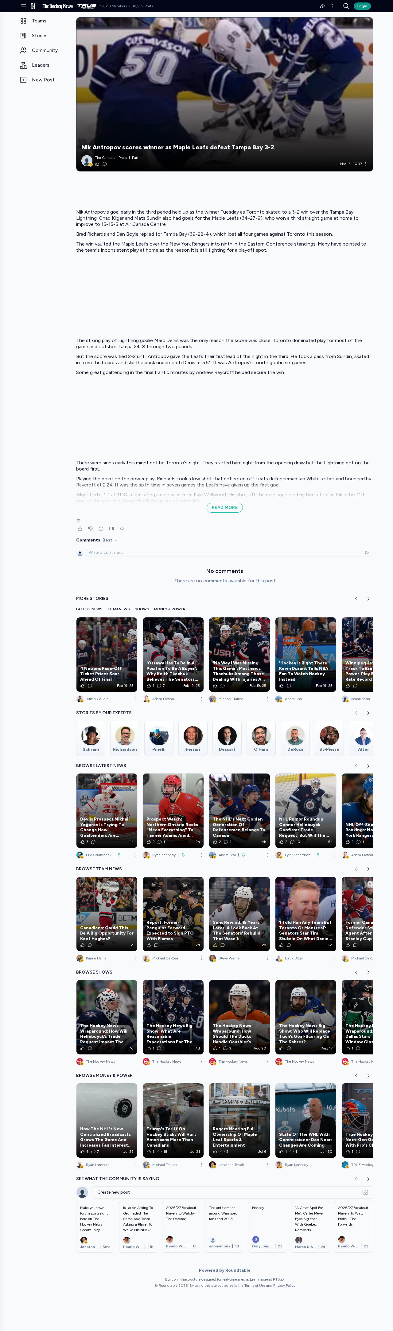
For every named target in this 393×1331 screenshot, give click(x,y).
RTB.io (278, 1279)
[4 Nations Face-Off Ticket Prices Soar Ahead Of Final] (106, 654)
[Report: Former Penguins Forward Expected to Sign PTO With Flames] (173, 914)
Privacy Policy (284, 1285)
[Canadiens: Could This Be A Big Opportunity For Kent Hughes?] (106, 914)
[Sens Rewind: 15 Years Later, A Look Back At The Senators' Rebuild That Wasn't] (239, 914)
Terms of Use (254, 1285)
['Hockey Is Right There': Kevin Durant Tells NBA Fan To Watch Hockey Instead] (305, 654)
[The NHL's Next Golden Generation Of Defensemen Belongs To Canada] (239, 811)
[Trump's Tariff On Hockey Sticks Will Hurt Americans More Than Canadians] (173, 1120)
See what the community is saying (117, 1178)
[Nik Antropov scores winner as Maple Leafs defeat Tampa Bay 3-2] (224, 94)
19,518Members (113, 6)
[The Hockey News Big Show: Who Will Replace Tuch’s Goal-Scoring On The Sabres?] (305, 1017)
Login (362, 6)
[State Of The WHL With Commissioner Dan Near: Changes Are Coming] (305, 1120)
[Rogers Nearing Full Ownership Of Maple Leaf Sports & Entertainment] (239, 1120)
